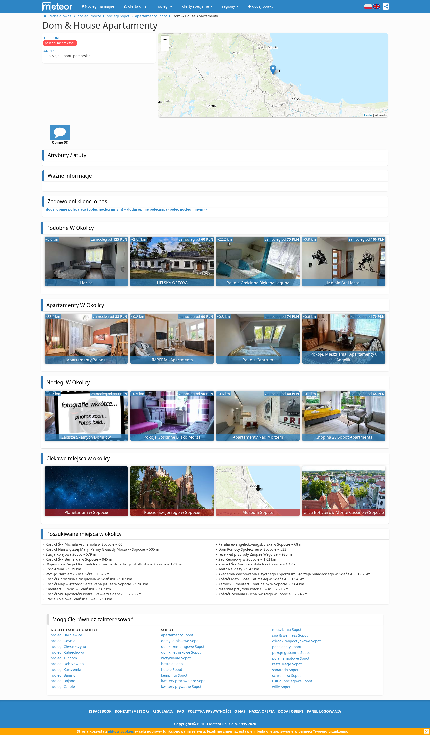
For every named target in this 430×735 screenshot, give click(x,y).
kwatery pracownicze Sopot (184, 680)
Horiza (86, 282)
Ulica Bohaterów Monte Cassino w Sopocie (344, 512)
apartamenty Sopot (177, 635)
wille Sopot (281, 686)
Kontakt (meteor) (132, 711)
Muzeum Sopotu (258, 512)
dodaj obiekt (290, 711)
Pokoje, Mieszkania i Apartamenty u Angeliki (343, 357)
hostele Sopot (172, 663)
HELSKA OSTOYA (172, 282)
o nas (239, 711)
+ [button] (165, 39)
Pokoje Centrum (258, 360)
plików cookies (121, 731)
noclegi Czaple (63, 686)
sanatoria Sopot (285, 669)
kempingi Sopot (174, 675)
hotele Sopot (171, 669)
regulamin (162, 711)
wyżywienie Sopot (176, 658)
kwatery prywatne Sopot (181, 686)
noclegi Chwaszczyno (68, 646)
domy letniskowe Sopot (180, 640)
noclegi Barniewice (66, 635)
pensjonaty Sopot (286, 646)
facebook (101, 711)
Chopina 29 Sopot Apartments (344, 437)
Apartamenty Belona (86, 360)
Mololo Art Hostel (343, 282)
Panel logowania (324, 711)
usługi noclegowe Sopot (292, 681)
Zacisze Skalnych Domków (86, 437)
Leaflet (368, 115)
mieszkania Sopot (286, 629)
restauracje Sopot (287, 664)
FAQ (180, 711)
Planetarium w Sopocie (86, 512)
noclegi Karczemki (66, 669)
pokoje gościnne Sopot (291, 652)
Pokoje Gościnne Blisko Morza (172, 437)
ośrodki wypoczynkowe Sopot (296, 641)
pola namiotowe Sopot (290, 658)
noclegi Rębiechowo (67, 652)
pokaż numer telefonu (60, 43)
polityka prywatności (209, 711)
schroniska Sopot (286, 675)
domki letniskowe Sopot (181, 652)
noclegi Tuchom (64, 658)
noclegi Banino (63, 675)
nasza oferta (262, 711)
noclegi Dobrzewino (67, 663)
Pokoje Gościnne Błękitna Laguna (258, 282)
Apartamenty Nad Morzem (258, 437)
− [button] (165, 47)
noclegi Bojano (63, 680)
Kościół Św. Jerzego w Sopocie (172, 512)
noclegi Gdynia (63, 640)
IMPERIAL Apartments (172, 360)
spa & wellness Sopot (290, 635)
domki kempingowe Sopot (182, 646)
